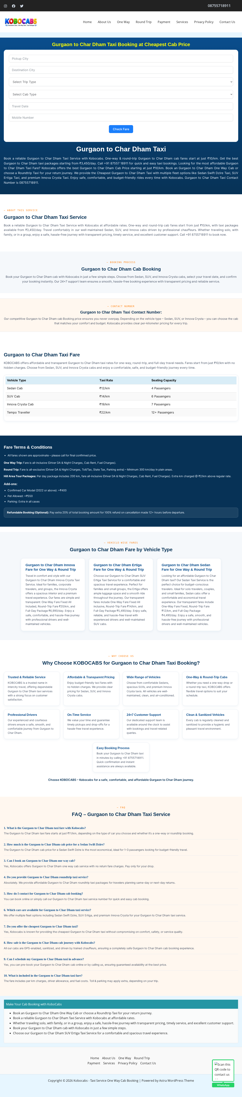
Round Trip (144, 22)
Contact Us (227, 22)
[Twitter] (21, 6)
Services (182, 22)
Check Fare (121, 129)
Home (87, 22)
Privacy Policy (203, 22)
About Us (104, 22)
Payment (164, 22)
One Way (123, 22)
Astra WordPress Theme (176, 1080)
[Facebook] (13, 6)
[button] (219, 5)
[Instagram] (5, 6)
